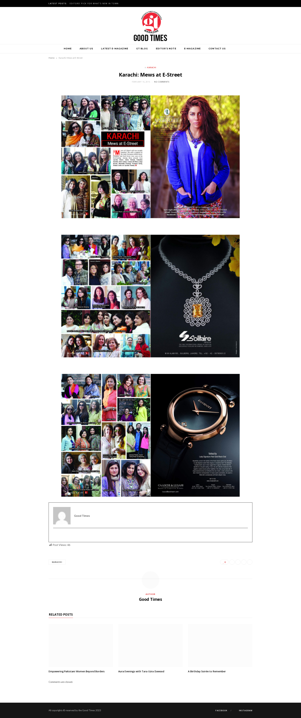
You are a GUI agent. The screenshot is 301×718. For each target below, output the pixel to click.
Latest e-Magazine (114, 48)
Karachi (151, 67)
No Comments (161, 81)
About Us (86, 48)
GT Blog (142, 48)
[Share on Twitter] (238, 562)
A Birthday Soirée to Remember (207, 671)
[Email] (249, 562)
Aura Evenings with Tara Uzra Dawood (141, 671)
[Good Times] (150, 26)
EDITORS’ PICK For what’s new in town (94, 3)
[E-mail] (55, 535)
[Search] (233, 48)
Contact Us (217, 48)
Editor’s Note (166, 48)
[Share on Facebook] (232, 562)
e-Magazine (192, 48)
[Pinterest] (243, 562)
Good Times (150, 599)
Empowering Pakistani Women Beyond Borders (77, 671)
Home (68, 48)
